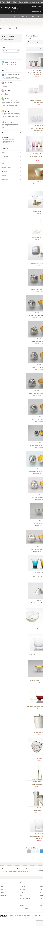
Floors (2, 886)
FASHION (4, 175)
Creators (2, 892)
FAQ (41, 892)
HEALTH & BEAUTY (6, 167)
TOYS (39, 16)
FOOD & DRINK (5, 179)
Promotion (3, 895)
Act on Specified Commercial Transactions (26, 915)
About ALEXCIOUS (37, 6)
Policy (11, 915)
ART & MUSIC (5, 171)
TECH (32, 16)
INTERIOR (14, 16)
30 (29, 48)
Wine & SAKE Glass (9, 39)
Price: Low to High (33, 42)
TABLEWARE (24, 16)
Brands (2, 889)
